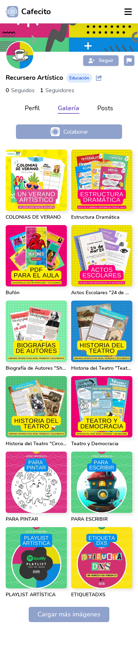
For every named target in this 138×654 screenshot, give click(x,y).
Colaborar (75, 132)
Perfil (32, 108)
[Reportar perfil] (129, 60)
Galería (68, 108)
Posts (105, 108)
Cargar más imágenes (69, 614)
